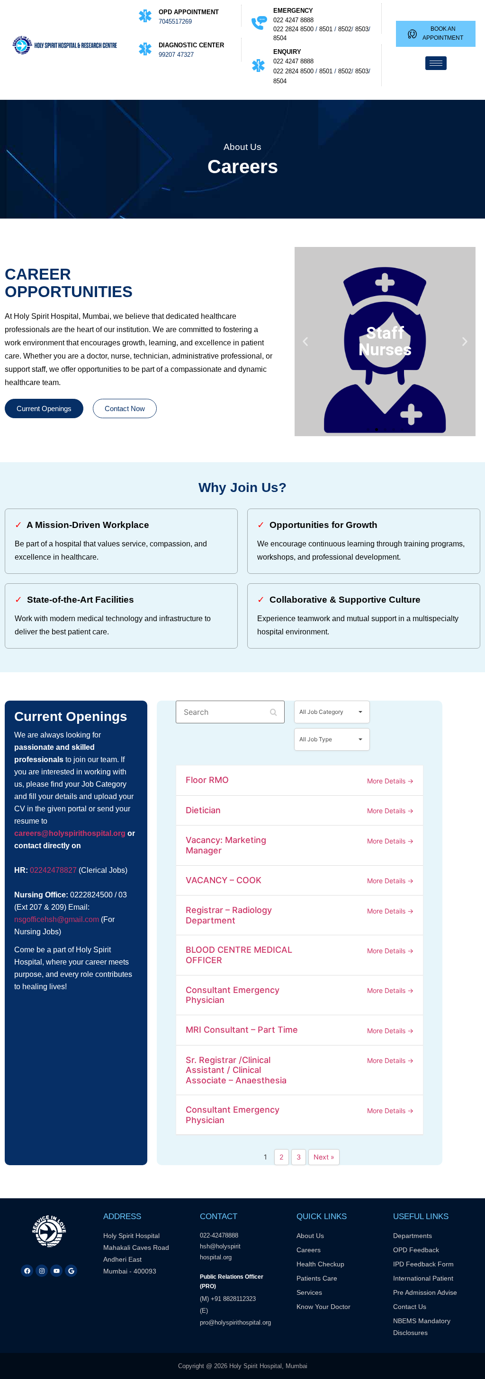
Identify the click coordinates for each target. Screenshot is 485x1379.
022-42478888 (220, 1235)
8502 (344, 29)
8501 (325, 29)
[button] (305, 342)
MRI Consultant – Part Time (242, 1030)
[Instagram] (42, 1271)
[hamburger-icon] (436, 63)
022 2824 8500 (293, 29)
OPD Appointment (189, 12)
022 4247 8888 (293, 20)
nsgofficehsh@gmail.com (56, 919)
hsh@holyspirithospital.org (220, 1252)
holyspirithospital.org (87, 833)
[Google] (71, 1271)
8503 (361, 29)
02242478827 (53, 870)
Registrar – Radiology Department (229, 915)
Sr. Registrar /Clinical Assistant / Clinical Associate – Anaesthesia (236, 1070)
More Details (387, 781)
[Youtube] (56, 1271)
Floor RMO (207, 780)
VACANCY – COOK (223, 880)
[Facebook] (27, 1271)
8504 (280, 38)
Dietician (203, 810)
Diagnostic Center (191, 45)
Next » (324, 1157)
